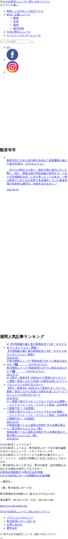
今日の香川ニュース (18, 31)
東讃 (15, 18)
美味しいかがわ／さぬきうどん (25, 11)
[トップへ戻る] (1, 538)
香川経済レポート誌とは (21, 521)
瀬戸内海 (18, 28)
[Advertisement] (34, 110)
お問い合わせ (14, 524)
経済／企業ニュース (18, 14)
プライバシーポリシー (20, 517)
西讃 (15, 25)
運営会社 (12, 528)
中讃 (15, 21)
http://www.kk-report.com (13, 505)
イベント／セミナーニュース (24, 35)
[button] (32, 42)
